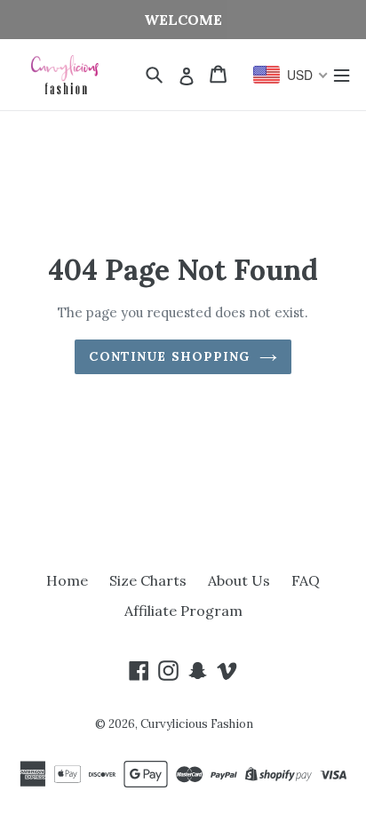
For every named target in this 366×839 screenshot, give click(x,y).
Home (67, 580)
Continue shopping (169, 356)
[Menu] (341, 74)
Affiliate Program (183, 610)
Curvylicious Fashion (196, 723)
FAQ (305, 580)
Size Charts (148, 580)
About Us (239, 580)
